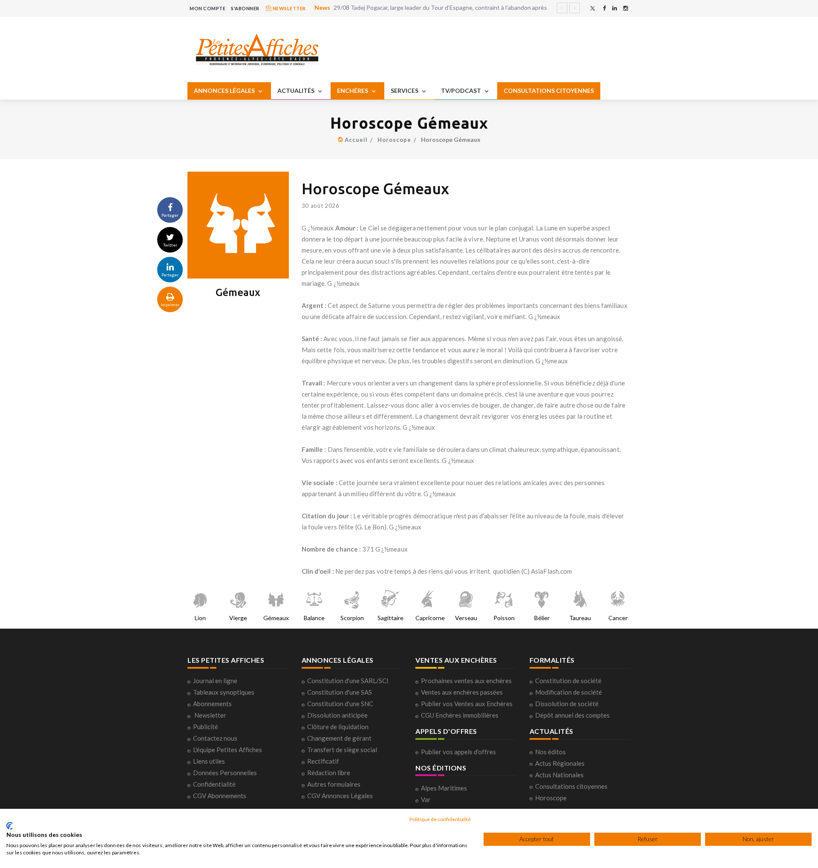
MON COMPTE (207, 8)
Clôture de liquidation (338, 726)
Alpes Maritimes (444, 788)
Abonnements (212, 703)
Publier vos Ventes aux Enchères (467, 703)
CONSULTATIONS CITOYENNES (549, 90)
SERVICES (405, 90)
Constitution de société (568, 680)
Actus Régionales (560, 763)
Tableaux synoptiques (223, 692)
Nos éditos (550, 752)
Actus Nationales (559, 775)
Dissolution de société (567, 703)
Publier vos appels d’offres (458, 752)
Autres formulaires (333, 784)
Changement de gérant (339, 738)
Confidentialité (214, 784)
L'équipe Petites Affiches (227, 749)
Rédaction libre (328, 772)
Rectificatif (323, 761)
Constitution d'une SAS (339, 692)
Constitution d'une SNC (340, 703)
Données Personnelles (225, 772)
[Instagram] (626, 8)
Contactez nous (215, 738)
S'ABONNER (245, 8)
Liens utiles (209, 761)
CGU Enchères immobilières (459, 715)
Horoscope (394, 139)
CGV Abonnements (219, 795)
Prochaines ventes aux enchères (466, 680)
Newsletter (210, 715)
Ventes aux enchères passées (462, 692)
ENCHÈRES (353, 90)
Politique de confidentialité (440, 819)
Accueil (356, 139)
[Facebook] (604, 8)
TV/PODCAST (461, 90)
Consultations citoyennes (571, 786)
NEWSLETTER (288, 8)
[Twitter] (592, 8)
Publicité (205, 726)
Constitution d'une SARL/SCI (348, 680)
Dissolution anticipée (337, 715)
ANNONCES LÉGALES (225, 90)
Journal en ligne (215, 680)
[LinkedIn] (614, 8)
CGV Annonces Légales (340, 795)
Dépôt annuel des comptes (572, 715)
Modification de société (568, 692)
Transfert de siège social (342, 749)
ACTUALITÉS (296, 90)
